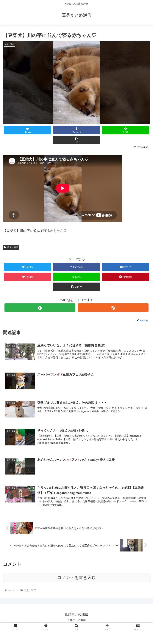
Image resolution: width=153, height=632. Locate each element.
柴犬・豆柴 (12, 247)
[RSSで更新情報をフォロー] (113, 307)
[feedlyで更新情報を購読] (39, 307)
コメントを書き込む (76, 577)
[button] (141, 426)
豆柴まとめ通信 (76, 620)
